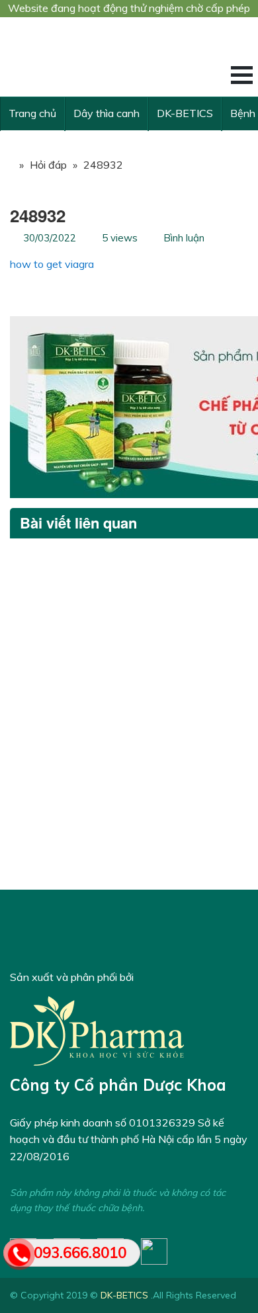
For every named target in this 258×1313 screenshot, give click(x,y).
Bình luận (183, 238)
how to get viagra (52, 264)
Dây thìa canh (106, 113)
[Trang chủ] (6, 164)
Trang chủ (32, 113)
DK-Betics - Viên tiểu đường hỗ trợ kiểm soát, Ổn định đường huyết (109, 57)
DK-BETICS (185, 113)
